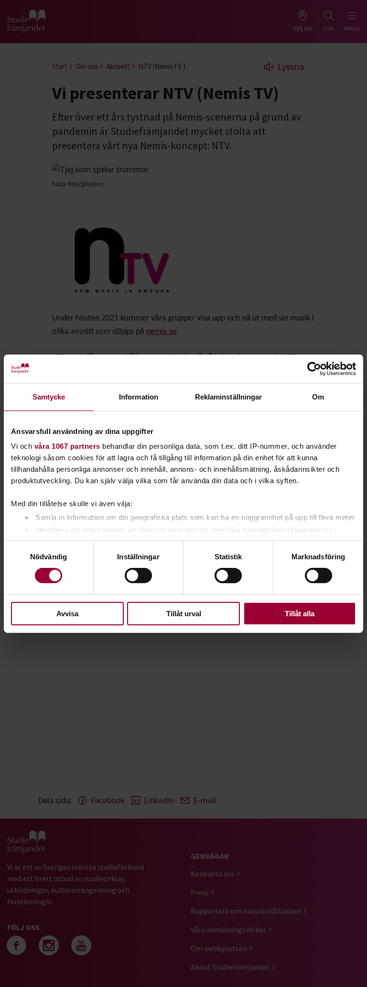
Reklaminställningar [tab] (228, 396)
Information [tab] (138, 396)
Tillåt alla (299, 614)
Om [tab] (318, 396)
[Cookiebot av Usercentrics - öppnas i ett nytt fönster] (314, 368)
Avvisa (67, 614)
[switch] (138, 575)
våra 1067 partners (67, 446)
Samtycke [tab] (48, 396)
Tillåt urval (183, 614)
